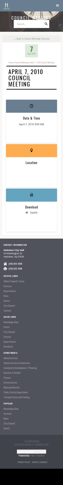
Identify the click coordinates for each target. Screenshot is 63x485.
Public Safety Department (16, 392)
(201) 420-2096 (15, 268)
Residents (8, 346)
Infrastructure (10, 382)
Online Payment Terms (14, 281)
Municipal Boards (12, 387)
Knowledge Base (11, 322)
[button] (57, 5)
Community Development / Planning (20, 368)
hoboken (32, 441)
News (6, 296)
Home (11, 62)
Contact (7, 310)
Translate (40, 455)
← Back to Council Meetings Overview (31, 38)
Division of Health (12, 372)
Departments (10, 291)
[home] (6, 5)
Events (7, 300)
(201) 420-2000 (15, 263)
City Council (9, 305)
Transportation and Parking (17, 397)
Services (8, 286)
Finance (7, 377)
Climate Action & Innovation (17, 363)
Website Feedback (39, 462)
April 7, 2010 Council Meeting (42, 62)
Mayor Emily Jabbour (31, 444)
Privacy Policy (24, 462)
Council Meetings (22, 62)
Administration (11, 358)
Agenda (33, 212)
